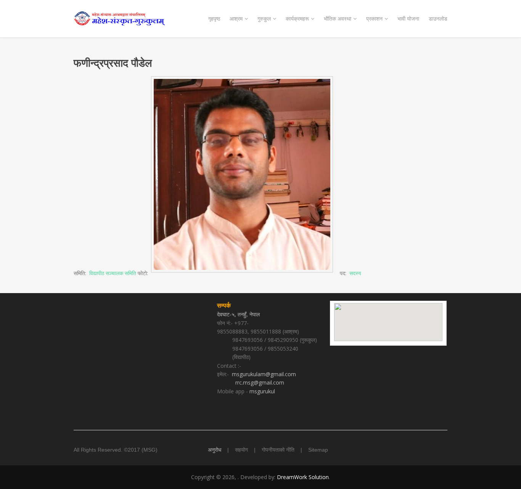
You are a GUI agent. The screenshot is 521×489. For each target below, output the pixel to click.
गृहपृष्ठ (214, 18)
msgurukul (262, 391)
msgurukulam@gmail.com (264, 374)
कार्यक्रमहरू (297, 18)
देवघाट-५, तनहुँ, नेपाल (239, 314)
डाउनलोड (438, 18)
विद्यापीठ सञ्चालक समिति (112, 273)
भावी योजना (408, 18)
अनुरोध (214, 450)
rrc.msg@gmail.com (259, 382)
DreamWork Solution (303, 477)
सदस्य (355, 273)
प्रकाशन (374, 18)
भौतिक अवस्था (337, 18)
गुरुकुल (264, 18)
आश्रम (236, 18)
